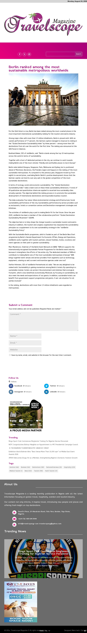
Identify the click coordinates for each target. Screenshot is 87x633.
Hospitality (69, 467)
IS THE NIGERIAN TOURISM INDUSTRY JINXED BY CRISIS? (29, 448)
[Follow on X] (24, 54)
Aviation (14, 467)
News (28, 471)
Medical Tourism (16, 471)
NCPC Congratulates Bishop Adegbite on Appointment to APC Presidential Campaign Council (43, 445)
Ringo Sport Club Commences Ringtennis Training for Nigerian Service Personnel (38, 441)
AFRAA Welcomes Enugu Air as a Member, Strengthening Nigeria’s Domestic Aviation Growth (43, 458)
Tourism (38, 471)
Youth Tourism (51, 471)
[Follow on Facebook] (20, 54)
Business (25, 467)
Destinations (38, 467)
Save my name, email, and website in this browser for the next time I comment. (41, 355)
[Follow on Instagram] (29, 54)
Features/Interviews (54, 467)
